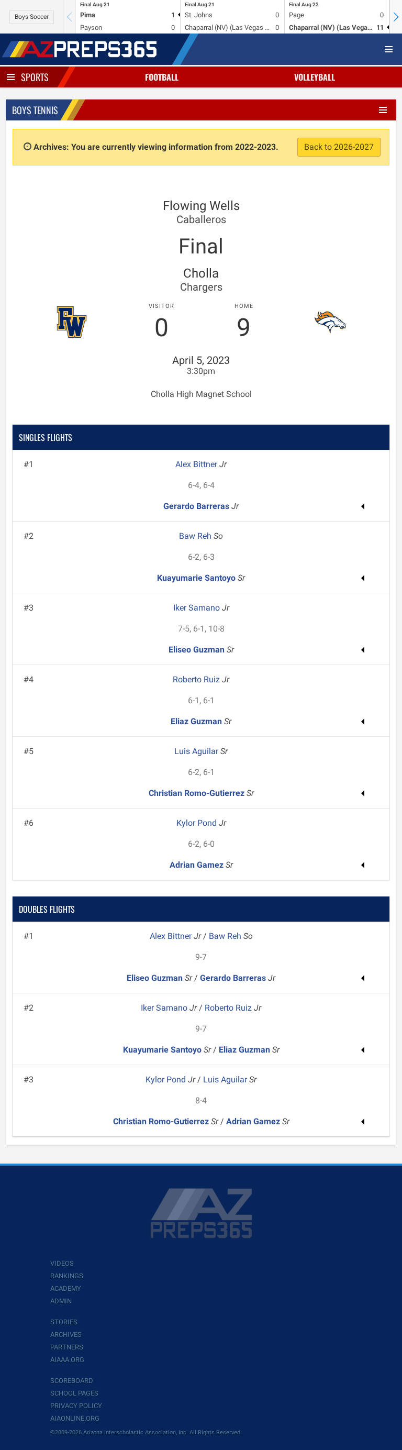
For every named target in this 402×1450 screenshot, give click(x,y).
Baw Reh (196, 536)
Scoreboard (71, 1381)
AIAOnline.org (74, 1418)
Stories (63, 1322)
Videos (62, 1263)
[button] (395, 17)
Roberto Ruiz (197, 679)
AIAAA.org (67, 1360)
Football (161, 77)
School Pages (74, 1393)
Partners (66, 1347)
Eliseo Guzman (198, 650)
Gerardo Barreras (197, 506)
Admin (61, 1301)
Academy (65, 1288)
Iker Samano (197, 608)
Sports (35, 77)
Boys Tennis (35, 110)
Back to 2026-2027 (339, 147)
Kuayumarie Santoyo (197, 578)
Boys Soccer (32, 16)
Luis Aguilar (197, 751)
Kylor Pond (197, 823)
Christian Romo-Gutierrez (198, 793)
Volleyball (314, 77)
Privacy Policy (76, 1406)
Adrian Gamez (198, 865)
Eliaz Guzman (197, 721)
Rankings (66, 1276)
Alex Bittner (197, 464)
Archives (66, 1334)
